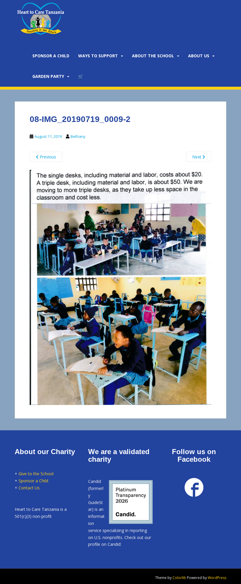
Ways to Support (98, 55)
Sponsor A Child (50, 55)
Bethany (78, 136)
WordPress (217, 577)
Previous (47, 157)
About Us (198, 55)
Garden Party (48, 76)
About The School (153, 55)
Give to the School (36, 473)
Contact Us (29, 488)
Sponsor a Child (33, 480)
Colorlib (179, 577)
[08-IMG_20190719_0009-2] (120, 286)
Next (197, 157)
